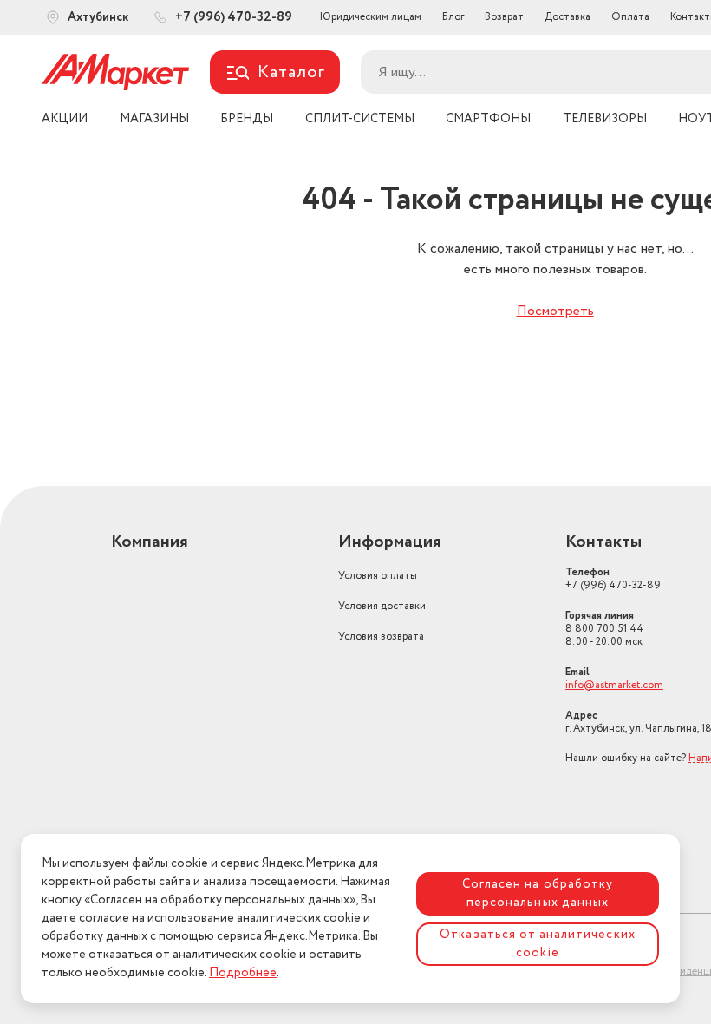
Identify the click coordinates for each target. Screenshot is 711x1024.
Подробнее (243, 972)
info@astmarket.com (614, 685)
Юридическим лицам (370, 17)
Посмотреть (555, 311)
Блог (453, 17)
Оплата (630, 17)
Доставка (567, 17)
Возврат (504, 17)
